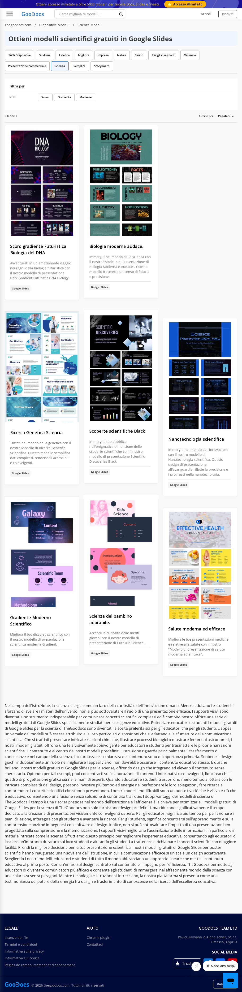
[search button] (121, 14)
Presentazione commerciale (27, 66)
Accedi (206, 14)
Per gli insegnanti (163, 55)
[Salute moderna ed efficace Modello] (200, 563)
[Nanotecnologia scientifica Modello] (200, 373)
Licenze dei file (16, 937)
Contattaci (95, 944)
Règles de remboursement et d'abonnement (40, 965)
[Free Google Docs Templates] (33, 13)
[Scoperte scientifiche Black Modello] (121, 365)
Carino (139, 55)
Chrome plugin (98, 937)
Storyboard (101, 66)
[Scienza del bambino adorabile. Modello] (121, 550)
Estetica (64, 55)
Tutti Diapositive (19, 55)
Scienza (60, 66)
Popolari (224, 116)
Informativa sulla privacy (24, 951)
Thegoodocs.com (18, 25)
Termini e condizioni (21, 944)
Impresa (103, 55)
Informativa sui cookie (22, 958)
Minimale (190, 55)
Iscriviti (227, 14)
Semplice (79, 66)
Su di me (45, 55)
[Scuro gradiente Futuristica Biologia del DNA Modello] (42, 180)
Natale (121, 55)
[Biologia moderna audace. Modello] (121, 180)
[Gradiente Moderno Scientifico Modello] (42, 551)
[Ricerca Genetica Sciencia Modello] (42, 366)
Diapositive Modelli (54, 25)
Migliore (83, 55)
